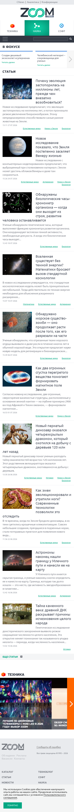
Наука (37, 31)
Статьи (9, 72)
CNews (20, 2)
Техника (12, 31)
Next (70, 59)
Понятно (12, 805)
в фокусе (11, 47)
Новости (8, 782)
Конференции (49, 2)
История (49, 478)
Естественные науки (32, 128)
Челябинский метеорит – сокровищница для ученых (51, 60)
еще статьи (10, 656)
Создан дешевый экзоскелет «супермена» (16, 58)
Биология (66, 128)
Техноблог (45, 771)
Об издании (8, 755)
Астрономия (48, 182)
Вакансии (7, 758)
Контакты (19, 758)
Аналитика (33, 2)
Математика (28, 304)
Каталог (7, 771)
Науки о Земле (51, 128)
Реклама (21, 755)
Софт (61, 31)
